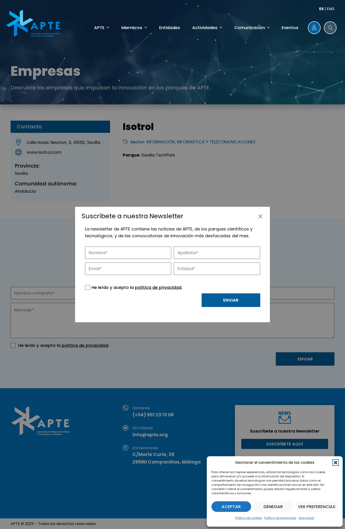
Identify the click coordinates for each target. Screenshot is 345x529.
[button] (335, 462)
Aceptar (231, 507)
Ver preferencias (316, 507)
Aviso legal (306, 518)
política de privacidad (158, 287)
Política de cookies (248, 518)
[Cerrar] (260, 216)
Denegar (273, 507)
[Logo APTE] (34, 24)
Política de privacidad (280, 518)
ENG (330, 9)
